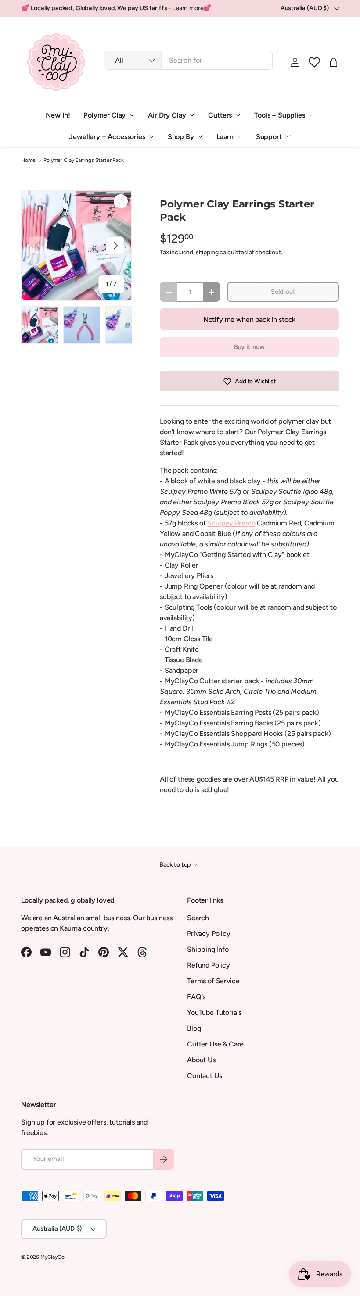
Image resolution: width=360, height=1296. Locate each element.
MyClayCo (52, 1257)
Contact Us (204, 1075)
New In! (58, 115)
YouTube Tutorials (214, 1012)
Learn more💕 (191, 8)
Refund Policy (208, 965)
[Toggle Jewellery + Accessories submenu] (151, 136)
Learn (225, 136)
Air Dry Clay (167, 115)
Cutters (220, 115)
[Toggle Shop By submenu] (200, 136)
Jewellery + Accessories (107, 136)
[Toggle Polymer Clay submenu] (131, 115)
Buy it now (249, 347)
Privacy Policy (208, 933)
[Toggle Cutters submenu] (238, 115)
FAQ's (196, 997)
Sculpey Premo (231, 523)
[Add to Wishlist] (121, 201)
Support (269, 136)
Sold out (283, 292)
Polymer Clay (104, 115)
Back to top (175, 864)
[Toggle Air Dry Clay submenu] (192, 115)
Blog (194, 1028)
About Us (201, 1060)
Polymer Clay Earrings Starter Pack (83, 160)
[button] (314, 62)
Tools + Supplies (279, 115)
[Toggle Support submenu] (288, 136)
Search (198, 918)
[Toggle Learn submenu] (239, 136)
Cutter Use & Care (215, 1044)
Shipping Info (208, 949)
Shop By (181, 136)
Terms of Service (213, 981)
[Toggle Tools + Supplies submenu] (311, 115)
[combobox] (188, 60)
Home (28, 160)
